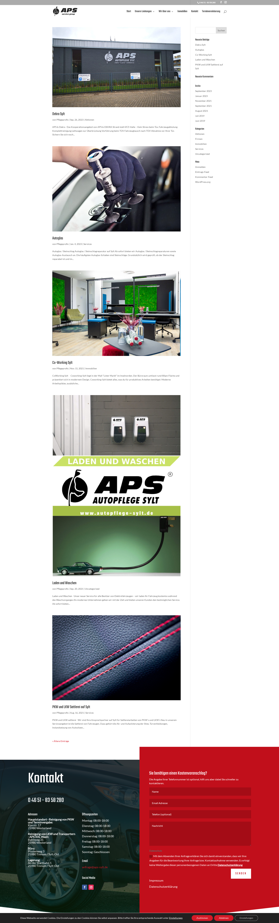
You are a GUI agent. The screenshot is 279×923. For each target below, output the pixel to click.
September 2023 (203, 91)
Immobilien (182, 12)
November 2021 (203, 100)
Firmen (198, 138)
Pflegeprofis (62, 119)
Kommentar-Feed (204, 177)
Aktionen (89, 119)
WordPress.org (202, 182)
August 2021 (201, 110)
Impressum (156, 880)
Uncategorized (92, 588)
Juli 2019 (199, 115)
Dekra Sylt (58, 114)
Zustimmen (202, 918)
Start (129, 12)
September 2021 (203, 105)
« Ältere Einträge (60, 741)
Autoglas (57, 238)
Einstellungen (176, 918)
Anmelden (200, 167)
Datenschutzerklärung (230, 864)
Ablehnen (224, 918)
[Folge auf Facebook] (84, 887)
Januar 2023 (201, 96)
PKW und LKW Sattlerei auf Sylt (71, 707)
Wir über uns (164, 12)
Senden (241, 873)
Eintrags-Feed (202, 172)
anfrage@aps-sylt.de (95, 867)
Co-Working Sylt (62, 363)
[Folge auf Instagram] (91, 887)
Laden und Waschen (64, 583)
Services (87, 244)
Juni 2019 (200, 120)
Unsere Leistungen (143, 12)
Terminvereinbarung (211, 12)
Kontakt (194, 12)
